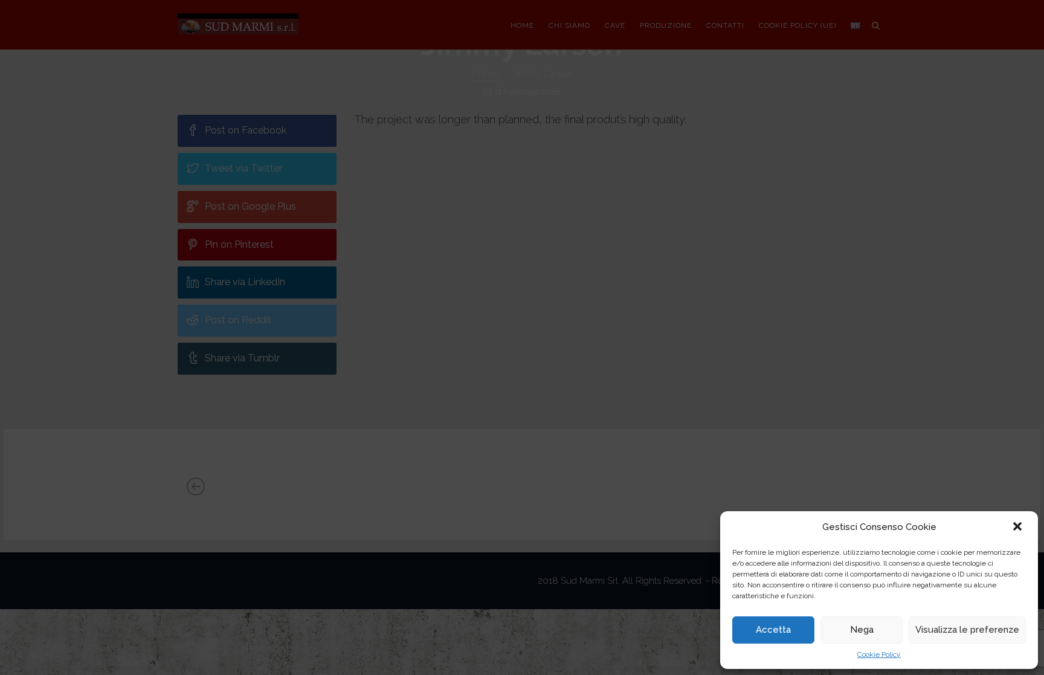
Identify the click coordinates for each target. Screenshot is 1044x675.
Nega (862, 629)
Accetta (773, 629)
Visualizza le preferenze (967, 629)
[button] (1018, 527)
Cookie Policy (879, 654)
